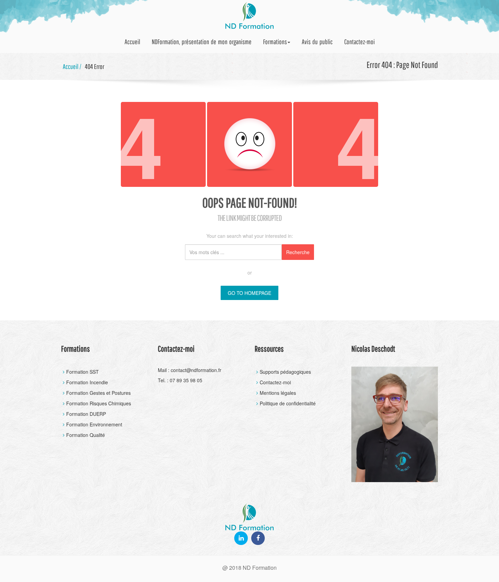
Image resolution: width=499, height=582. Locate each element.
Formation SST (82, 371)
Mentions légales (278, 392)
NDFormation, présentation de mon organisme (202, 42)
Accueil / (72, 66)
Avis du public (317, 42)
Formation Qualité (85, 434)
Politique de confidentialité (288, 403)
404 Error (94, 66)
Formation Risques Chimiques (98, 403)
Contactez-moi (359, 42)
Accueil (132, 42)
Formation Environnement (94, 424)
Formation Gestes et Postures (98, 392)
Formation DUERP (86, 413)
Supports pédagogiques (285, 371)
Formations (275, 42)
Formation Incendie (87, 382)
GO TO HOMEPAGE (249, 292)
